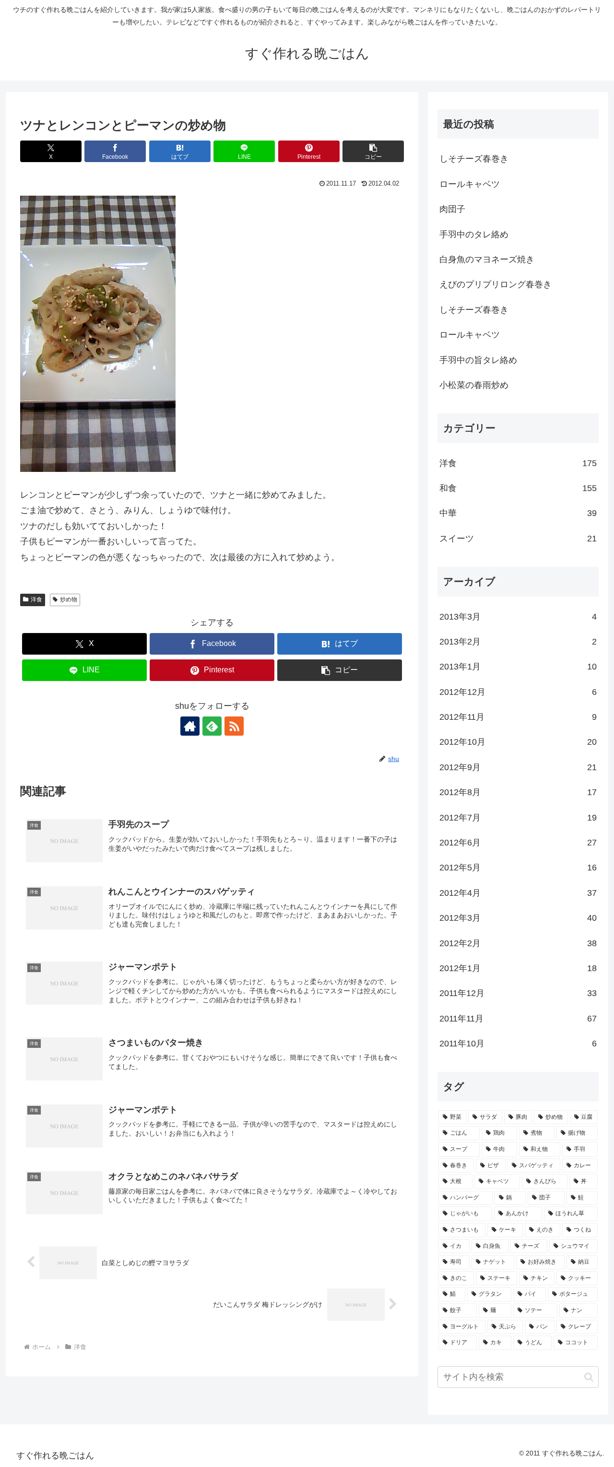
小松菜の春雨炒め (473, 385)
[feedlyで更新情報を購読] (212, 726)
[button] (373, 151)
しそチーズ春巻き (473, 159)
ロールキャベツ (469, 184)
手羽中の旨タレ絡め (478, 360)
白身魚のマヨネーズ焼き (486, 259)
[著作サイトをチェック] (190, 726)
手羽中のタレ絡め (473, 234)
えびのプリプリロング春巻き (495, 284)
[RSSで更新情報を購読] (234, 726)
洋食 (36, 599)
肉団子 (452, 209)
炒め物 (68, 599)
